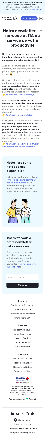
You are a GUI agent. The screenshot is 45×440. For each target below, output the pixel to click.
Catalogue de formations (22, 305)
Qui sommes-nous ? (22, 329)
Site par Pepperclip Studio (22, 432)
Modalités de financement (22, 313)
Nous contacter (29, 18)
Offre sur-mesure (22, 309)
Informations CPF (22, 318)
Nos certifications (22, 338)
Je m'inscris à (12, 143)
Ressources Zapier (22, 362)
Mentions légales (22, 424)
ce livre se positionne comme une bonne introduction (22, 179)
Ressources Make (22, 371)
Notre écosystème (22, 334)
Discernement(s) (22, 342)
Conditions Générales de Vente (23, 428)
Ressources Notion (22, 367)
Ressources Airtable (22, 358)
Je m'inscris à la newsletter (19, 114)
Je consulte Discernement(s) (20, 94)
